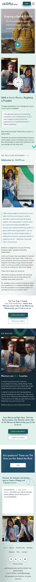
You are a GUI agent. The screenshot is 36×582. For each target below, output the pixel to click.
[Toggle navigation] (33, 3)
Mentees (30, 548)
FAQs (18, 465)
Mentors (12, 552)
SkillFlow (21, 576)
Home (5, 548)
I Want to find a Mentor (18, 315)
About (12, 548)
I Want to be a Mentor (18, 321)
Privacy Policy (18, 564)
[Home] (9, 3)
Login (26, 3)
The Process (20, 548)
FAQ (18, 552)
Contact (24, 552)
